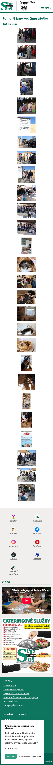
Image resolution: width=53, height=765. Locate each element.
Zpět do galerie (10, 24)
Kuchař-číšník (9, 685)
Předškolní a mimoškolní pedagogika (20, 697)
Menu (48, 8)
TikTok (13, 558)
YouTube (37, 546)
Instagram (13, 546)
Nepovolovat (24, 756)
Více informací (12, 748)
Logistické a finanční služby (16, 693)
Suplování (37, 520)
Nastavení (36, 756)
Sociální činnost (10, 701)
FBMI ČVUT (24, 4)
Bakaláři (13, 520)
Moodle (13, 533)
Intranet (37, 558)
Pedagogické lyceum (13, 705)
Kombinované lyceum (13, 689)
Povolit (11, 756)
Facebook (37, 533)
